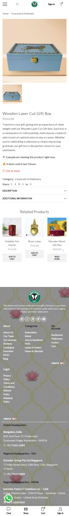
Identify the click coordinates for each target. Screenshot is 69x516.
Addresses (57, 338)
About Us (8, 332)
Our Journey (9, 339)
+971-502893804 (16, 502)
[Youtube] (44, 319)
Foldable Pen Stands (12, 243)
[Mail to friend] (23, 184)
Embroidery (31, 332)
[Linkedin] (32, 319)
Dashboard (57, 334)
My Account (55, 327)
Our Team (8, 336)
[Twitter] (11, 184)
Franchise (8, 351)
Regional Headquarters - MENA (21, 482)
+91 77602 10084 (16, 445)
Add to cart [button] (12, 257)
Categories (31, 325)
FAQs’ (6, 354)
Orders (55, 342)
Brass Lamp (34, 241)
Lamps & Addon (33, 347)
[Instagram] (27, 319)
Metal (28, 336)
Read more (57, 257)
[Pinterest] (19, 184)
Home (6, 13)
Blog (5, 358)
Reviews (7, 343)
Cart (53, 346)
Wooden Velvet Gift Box (56, 243)
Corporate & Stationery (22, 13)
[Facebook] (15, 184)
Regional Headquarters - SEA (19, 453)
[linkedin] (27, 184)
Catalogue (8, 347)
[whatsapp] (30, 184)
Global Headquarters (15, 424)
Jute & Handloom (34, 339)
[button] (63, 250)
